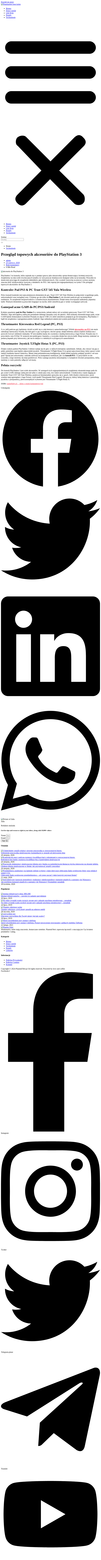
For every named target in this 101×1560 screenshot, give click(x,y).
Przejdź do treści (7, 2)
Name (3, 835)
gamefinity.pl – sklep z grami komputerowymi (25, 384)
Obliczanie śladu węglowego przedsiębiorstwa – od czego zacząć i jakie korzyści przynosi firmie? (39, 875)
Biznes (8, 8)
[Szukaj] (2, 242)
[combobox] (12, 239)
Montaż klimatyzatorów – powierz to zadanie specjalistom (23, 896)
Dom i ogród (11, 11)
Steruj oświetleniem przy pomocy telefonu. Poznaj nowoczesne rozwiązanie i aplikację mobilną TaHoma (41, 923)
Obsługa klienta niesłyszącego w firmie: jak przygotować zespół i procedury (30, 866)
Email (3, 838)
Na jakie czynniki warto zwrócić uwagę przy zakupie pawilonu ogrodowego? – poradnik (35, 903)
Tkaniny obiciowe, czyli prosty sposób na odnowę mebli (23, 909)
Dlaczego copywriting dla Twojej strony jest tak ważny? (23, 916)
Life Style (10, 13)
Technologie (11, 17)
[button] (50, 121)
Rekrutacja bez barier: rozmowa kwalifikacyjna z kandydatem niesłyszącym (30, 860)
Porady (8, 15)
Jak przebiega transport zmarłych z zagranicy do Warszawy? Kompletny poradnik (32, 882)
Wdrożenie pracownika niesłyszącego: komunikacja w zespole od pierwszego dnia (33, 853)
